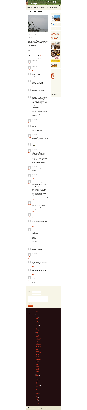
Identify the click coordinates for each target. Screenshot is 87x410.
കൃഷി (35, 7)
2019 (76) (53, 78)
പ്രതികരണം (53, 5)
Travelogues (28, 5)
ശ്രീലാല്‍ (29, 183)
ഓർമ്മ (42, 5)
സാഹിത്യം (37, 400)
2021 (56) (53, 76)
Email (29, 292)
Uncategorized (37, 316)
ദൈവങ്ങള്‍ (37, 335)
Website (29, 294)
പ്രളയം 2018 (37, 384)
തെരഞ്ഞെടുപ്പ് (37, 379)
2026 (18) (53, 71)
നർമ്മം (36, 381)
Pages (27, 312)
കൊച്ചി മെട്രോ (37, 325)
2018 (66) (53, 79)
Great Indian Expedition (38, 313)
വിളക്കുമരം (37, 369)
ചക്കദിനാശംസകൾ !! (38, 350)
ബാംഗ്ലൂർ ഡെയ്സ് (38, 385)
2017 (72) (53, 80)
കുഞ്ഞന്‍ (29, 152)
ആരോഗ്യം (37, 322)
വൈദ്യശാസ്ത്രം (37, 395)
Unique (30, 312)
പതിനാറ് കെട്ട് (37, 353)
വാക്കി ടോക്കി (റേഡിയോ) (54, 33)
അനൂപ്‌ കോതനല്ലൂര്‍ (29, 70)
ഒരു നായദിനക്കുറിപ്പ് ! (38, 344)
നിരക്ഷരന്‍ (29, 204)
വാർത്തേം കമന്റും (43, 7)
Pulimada (36, 315)
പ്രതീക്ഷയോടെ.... (38, 355)
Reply (33, 63)
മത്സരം (37, 374)
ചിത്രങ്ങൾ (37, 329)
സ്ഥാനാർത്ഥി (37, 403)
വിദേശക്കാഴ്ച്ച (37, 375)
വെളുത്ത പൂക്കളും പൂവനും (43, 55)
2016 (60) (53, 81)
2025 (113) (53, 72)
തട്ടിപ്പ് (36, 378)
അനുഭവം (37, 318)
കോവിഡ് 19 (37, 326)
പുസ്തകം (39, 5)
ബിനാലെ (37, 386)
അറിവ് (37, 331)
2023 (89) (53, 74)
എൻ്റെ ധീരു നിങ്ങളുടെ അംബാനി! (55, 34)
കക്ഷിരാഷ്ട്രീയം (37, 324)
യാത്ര (32, 5)
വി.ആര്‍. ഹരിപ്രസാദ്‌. (29, 129)
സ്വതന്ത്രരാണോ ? (38, 372)
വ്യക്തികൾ (37, 396)
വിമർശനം (37, 394)
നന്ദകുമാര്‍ (29, 271)
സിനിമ (47, 7)
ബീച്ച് (36, 373)
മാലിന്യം (38, 7)
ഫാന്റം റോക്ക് (37, 356)
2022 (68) (53, 75)
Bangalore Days (37, 311)
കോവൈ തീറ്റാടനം (53, 37)
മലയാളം (37, 388)
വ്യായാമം (37, 397)
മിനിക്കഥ (37, 390)
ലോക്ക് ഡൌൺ (37, 393)
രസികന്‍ (29, 169)
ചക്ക (36, 328)
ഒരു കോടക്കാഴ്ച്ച (31, 55)
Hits (28, 312)
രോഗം (36, 392)
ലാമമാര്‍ (37, 367)
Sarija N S (29, 216)
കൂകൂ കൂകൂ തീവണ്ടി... (38, 346)
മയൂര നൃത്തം (37, 362)
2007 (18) (53, 91)
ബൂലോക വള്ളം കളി (38, 359)
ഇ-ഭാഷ (32, 7)
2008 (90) (53, 90)
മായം (36, 389)
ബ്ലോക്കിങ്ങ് (52, 36)
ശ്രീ (28, 122)
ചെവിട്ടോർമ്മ (37, 351)
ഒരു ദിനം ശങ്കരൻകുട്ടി (38, 343)
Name (29, 291)
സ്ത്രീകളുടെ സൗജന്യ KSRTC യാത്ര (55, 38)
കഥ (52, 7)
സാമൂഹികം (35, 5)
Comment (29, 295)
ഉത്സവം (37, 332)
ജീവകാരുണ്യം (37, 377)
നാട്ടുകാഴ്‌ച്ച (37, 336)
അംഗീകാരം (28, 7)
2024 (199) (53, 73)
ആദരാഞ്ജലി (37, 321)
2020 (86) (53, 77)
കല (50, 7)
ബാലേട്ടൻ (37, 358)
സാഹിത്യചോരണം (38, 401)
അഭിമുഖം (46, 5)
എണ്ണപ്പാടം (55, 7)
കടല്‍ (36, 333)
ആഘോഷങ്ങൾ (37, 320)
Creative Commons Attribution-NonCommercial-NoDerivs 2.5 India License (39, 408)
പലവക (49, 5)
